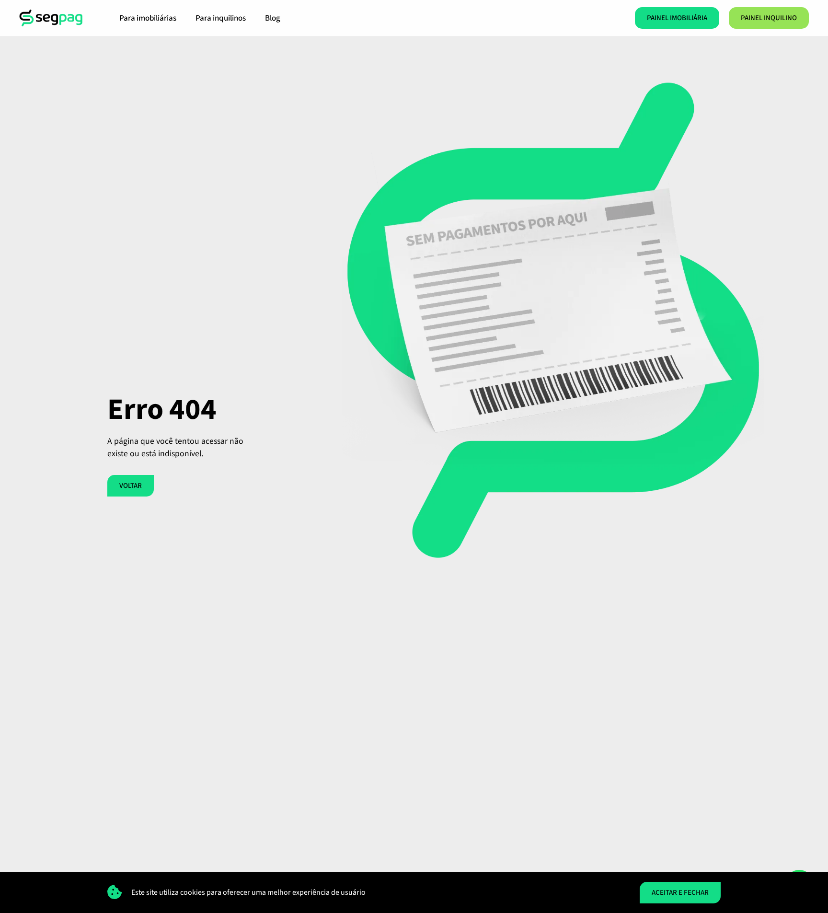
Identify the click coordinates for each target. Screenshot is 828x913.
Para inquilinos (221, 18)
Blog (272, 18)
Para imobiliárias (147, 18)
